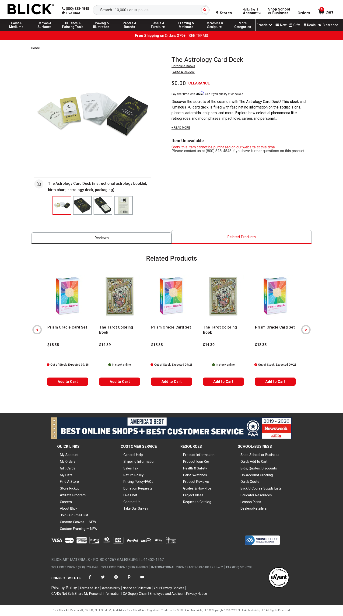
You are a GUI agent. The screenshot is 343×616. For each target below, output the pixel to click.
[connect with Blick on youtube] (142, 580)
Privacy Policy (64, 587)
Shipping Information (139, 461)
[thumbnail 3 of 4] (103, 205)
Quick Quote (250, 482)
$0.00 (179, 83)
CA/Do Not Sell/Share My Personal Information (85, 593)
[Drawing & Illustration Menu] (101, 30)
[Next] (306, 329)
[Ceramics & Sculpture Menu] (214, 30)
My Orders (68, 461)
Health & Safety (195, 468)
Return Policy (133, 475)
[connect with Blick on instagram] (116, 580)
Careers (66, 502)
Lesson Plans (251, 502)
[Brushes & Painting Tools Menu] (73, 30)
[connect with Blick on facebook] (89, 580)
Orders (304, 13)
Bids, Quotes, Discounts (259, 468)
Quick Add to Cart (254, 461)
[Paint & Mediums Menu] (16, 30)
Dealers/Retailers (254, 508)
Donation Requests (138, 488)
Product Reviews (196, 482)
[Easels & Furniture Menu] (158, 30)
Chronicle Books (183, 66)
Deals (311, 25)
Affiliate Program (73, 495)
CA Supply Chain (135, 593)
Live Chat (130, 495)
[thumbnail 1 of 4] (61, 205)
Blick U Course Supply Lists (261, 488)
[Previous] (37, 329)
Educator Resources (256, 495)
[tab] (102, 238)
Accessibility (111, 588)
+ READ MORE (181, 127)
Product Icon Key (196, 461)
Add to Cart (68, 381)
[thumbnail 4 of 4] (123, 205)
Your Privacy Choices (169, 588)
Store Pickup (69, 488)
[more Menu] (242, 30)
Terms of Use (89, 588)
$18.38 (53, 345)
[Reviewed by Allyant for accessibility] (278, 578)
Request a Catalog (197, 502)
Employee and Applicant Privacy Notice (178, 593)
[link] (71, 13)
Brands (262, 25)
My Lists (66, 475)
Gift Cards (67, 468)
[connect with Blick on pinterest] (129, 580)
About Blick (68, 508)
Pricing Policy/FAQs (138, 482)
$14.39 (105, 345)
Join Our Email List (74, 515)
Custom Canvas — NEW (78, 522)
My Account (69, 455)
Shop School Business (279, 11)
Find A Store (69, 482)
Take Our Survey (135, 508)
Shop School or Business (260, 455)
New (283, 25)
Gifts (297, 25)
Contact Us (131, 502)
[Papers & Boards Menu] (129, 30)
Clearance (330, 25)
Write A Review (183, 72)
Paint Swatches (195, 475)
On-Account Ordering (257, 475)
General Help (133, 455)
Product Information (198, 455)
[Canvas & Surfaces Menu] (44, 30)
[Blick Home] (30, 9)
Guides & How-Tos (197, 488)
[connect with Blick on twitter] (103, 580)
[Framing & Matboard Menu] (186, 30)
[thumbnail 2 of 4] (82, 205)
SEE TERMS (198, 35)
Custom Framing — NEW (78, 529)
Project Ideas (193, 495)
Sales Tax (130, 468)
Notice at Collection (137, 588)
